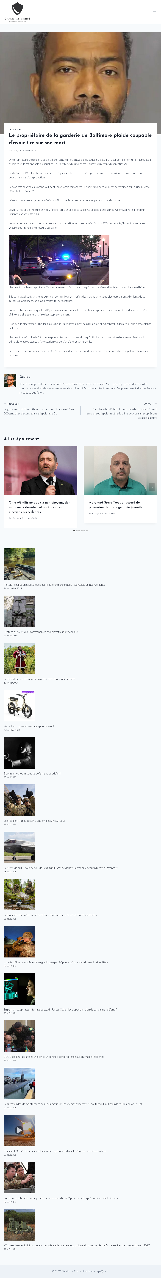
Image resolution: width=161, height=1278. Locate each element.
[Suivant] (152, 487)
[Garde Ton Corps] (18, 12)
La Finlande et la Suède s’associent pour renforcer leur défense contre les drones (50, 915)
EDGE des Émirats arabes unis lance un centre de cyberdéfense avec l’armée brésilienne (54, 1056)
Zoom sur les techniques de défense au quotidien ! (32, 773)
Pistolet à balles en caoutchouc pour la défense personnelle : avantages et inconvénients (54, 584)
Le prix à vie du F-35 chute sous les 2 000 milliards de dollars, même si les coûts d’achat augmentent (60, 868)
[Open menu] (154, 12)
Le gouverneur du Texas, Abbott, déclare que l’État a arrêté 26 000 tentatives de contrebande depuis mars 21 (39, 409)
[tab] (74, 530)
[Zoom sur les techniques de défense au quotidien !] (80, 753)
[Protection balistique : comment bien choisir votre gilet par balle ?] (80, 611)
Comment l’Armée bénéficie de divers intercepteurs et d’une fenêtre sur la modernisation (55, 1151)
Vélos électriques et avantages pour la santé (29, 726)
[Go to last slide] (9, 487)
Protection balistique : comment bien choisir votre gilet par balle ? (41, 631)
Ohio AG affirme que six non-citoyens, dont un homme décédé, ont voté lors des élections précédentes (40, 507)
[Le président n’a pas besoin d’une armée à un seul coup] (80, 800)
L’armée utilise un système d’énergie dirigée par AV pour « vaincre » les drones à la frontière (56, 962)
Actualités (15, 129)
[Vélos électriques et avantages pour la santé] (80, 705)
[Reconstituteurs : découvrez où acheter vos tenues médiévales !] (80, 658)
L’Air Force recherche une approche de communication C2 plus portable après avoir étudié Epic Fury (61, 1198)
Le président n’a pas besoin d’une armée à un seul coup (34, 820)
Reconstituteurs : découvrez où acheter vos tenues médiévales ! (40, 679)
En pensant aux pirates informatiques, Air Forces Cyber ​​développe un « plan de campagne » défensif (60, 1009)
